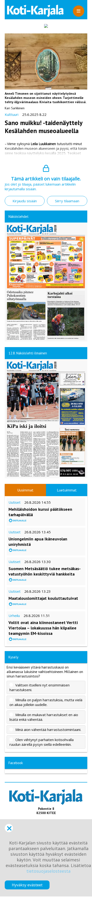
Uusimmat (25, 490)
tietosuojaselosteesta (48, 871)
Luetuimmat (67, 490)
